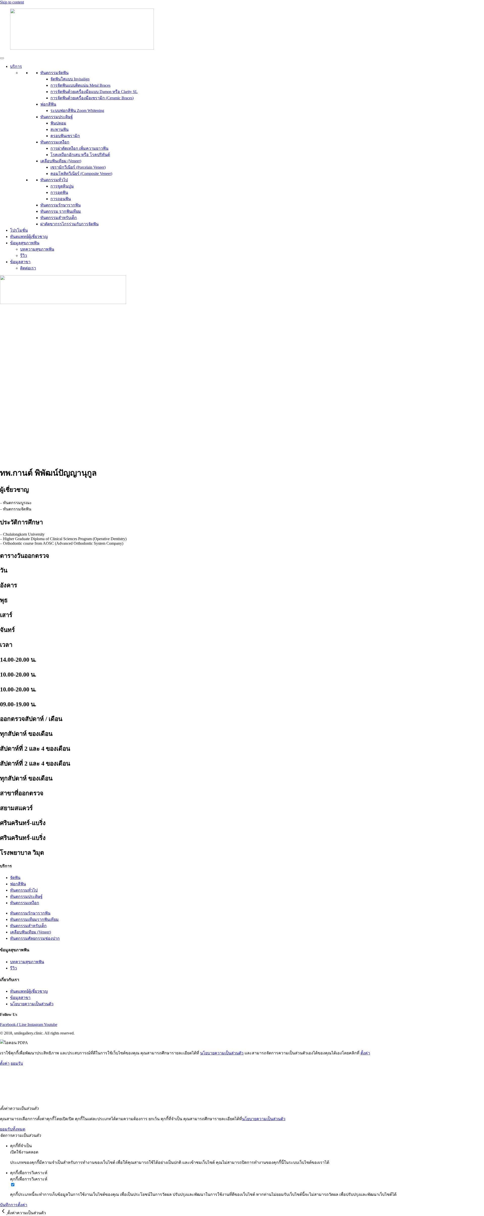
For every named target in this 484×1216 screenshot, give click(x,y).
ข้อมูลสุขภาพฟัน (24, 243)
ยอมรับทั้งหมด (12, 1129)
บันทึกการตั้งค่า (13, 1205)
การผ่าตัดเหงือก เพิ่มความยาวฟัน (79, 148)
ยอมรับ (17, 1063)
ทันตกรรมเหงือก (54, 142)
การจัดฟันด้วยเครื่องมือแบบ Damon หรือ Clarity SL (94, 91)
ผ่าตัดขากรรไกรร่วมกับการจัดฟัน (69, 224)
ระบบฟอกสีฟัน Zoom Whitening (77, 110)
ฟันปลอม (58, 123)
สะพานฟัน (59, 129)
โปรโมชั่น (19, 230)
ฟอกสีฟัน (48, 104)
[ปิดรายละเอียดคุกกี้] (3, 1213)
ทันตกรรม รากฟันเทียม (60, 211)
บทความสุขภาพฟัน (37, 249)
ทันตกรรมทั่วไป (54, 180)
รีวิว (23, 255)
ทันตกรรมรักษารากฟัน (60, 205)
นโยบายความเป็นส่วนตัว (222, 1053)
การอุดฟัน (59, 192)
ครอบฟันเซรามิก (65, 136)
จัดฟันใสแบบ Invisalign (69, 79)
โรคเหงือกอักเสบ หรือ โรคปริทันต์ (80, 155)
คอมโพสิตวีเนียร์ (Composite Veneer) (81, 173)
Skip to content (12, 2)
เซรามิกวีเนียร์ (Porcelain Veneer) (78, 167)
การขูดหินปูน (62, 186)
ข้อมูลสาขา (20, 262)
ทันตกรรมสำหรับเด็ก (58, 218)
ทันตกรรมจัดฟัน (54, 73)
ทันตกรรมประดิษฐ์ (56, 117)
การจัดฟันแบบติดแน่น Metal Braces (80, 85)
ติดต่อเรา (28, 268)
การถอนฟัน (60, 199)
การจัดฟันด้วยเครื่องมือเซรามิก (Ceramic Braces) (92, 98)
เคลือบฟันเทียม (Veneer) (60, 161)
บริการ (16, 66)
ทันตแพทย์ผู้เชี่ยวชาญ (29, 236)
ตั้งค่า (365, 1053)
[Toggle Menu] (2, 58)
